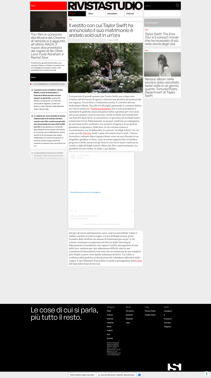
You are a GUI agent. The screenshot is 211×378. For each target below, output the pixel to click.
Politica (110, 330)
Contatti (129, 315)
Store (90, 13)
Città (109, 311)
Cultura (110, 315)
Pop (70, 19)
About (72, 13)
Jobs (128, 323)
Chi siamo (130, 311)
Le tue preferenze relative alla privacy (116, 375)
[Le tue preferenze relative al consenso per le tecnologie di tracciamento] (206, 373)
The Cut (87, 133)
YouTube (167, 323)
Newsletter (112, 13)
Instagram (168, 311)
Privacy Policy (150, 311)
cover (139, 260)
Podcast (130, 13)
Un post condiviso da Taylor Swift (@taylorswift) (101, 224)
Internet (110, 319)
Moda (109, 326)
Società (110, 338)
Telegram (167, 326)
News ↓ (34, 77)
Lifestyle (110, 323)
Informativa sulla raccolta (82, 375)
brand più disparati (101, 108)
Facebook (168, 319)
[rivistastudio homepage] (105, 6)
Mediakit (129, 319)
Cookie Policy (150, 315)
